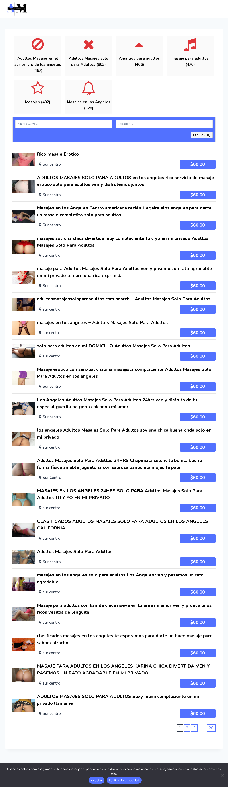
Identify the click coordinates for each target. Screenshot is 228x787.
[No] (222, 775)
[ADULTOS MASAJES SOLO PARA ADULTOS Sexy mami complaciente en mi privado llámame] (114, 705)
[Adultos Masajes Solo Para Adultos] (114, 556)
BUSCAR (199, 135)
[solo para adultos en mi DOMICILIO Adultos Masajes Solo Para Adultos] (114, 351)
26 (211, 728)
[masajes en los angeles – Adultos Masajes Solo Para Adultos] (114, 327)
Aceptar (96, 780)
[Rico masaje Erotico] (114, 159)
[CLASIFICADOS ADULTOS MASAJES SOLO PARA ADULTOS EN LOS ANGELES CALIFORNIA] (114, 530)
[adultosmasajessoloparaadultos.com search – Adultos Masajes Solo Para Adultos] (114, 304)
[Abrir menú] (218, 8)
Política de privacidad (124, 780)
